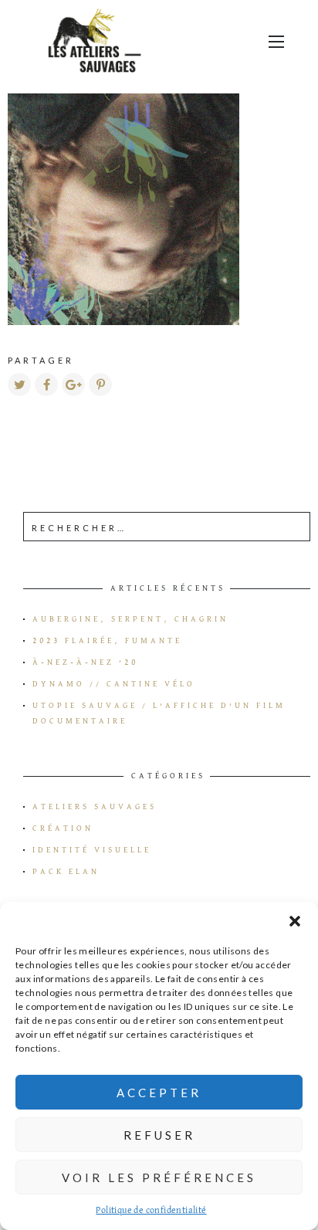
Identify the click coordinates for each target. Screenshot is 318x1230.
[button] (295, 921)
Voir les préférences (159, 1177)
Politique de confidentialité (151, 1210)
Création (62, 828)
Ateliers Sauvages (94, 807)
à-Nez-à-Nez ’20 (85, 662)
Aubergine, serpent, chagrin (130, 619)
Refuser (159, 1135)
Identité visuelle (91, 850)
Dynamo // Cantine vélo (113, 684)
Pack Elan (66, 872)
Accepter (159, 1093)
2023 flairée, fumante (107, 641)
